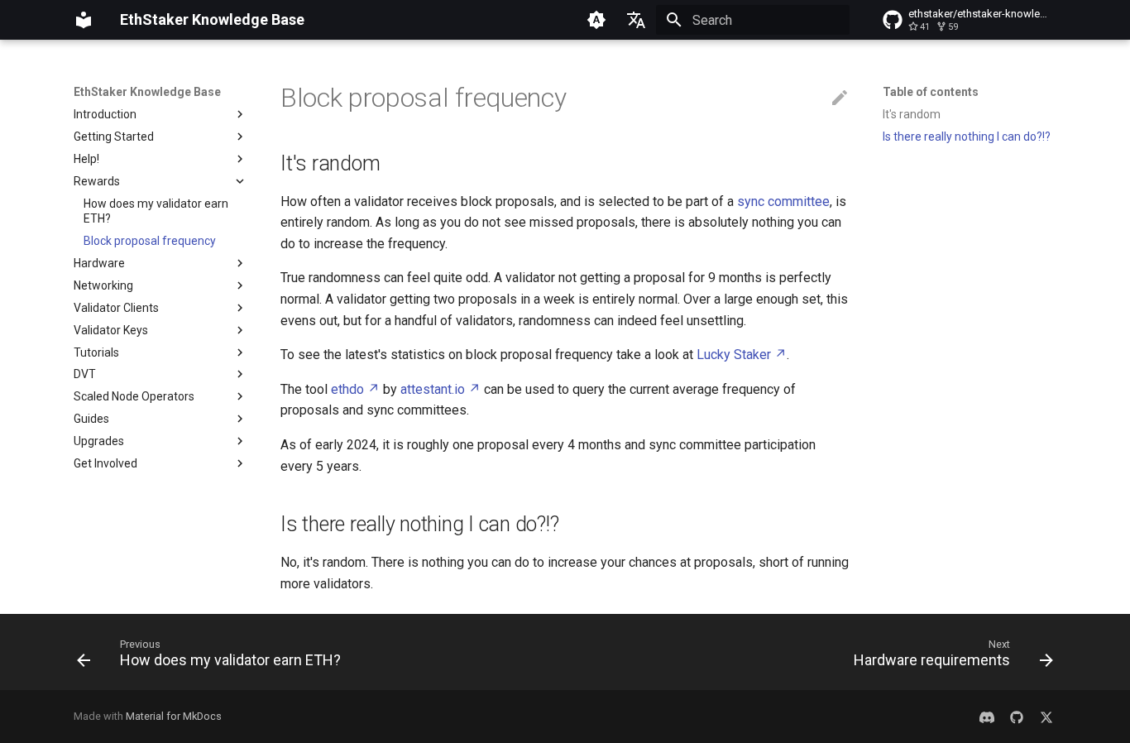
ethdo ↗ (355, 389)
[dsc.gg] (987, 716)
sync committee (783, 201)
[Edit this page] (840, 98)
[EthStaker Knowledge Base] (83, 19)
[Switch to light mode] (596, 19)
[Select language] (636, 19)
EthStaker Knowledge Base (147, 91)
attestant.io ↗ (440, 389)
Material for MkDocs (174, 716)
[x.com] (1046, 716)
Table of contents (931, 91)
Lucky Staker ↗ (742, 354)
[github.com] (1016, 716)
